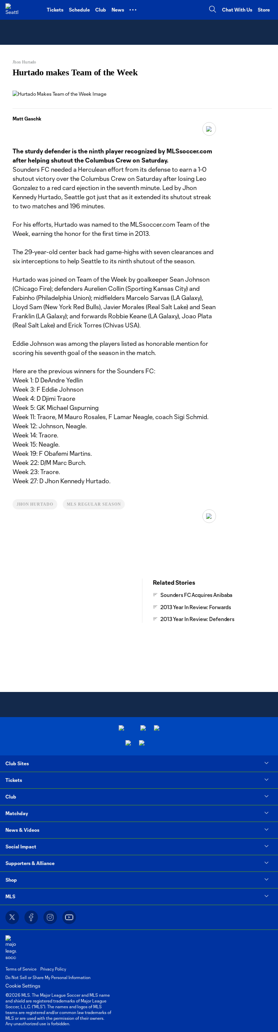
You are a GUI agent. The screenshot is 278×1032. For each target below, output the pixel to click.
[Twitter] (12, 917)
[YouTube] (69, 917)
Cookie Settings (22, 986)
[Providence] (121, 729)
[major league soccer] (10, 948)
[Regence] (141, 744)
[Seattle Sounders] (11, 9)
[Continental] (128, 744)
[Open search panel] (213, 10)
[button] (133, 10)
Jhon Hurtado (35, 504)
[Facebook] (31, 917)
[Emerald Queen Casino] (156, 729)
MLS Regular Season (94, 504)
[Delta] (143, 729)
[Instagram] (50, 917)
